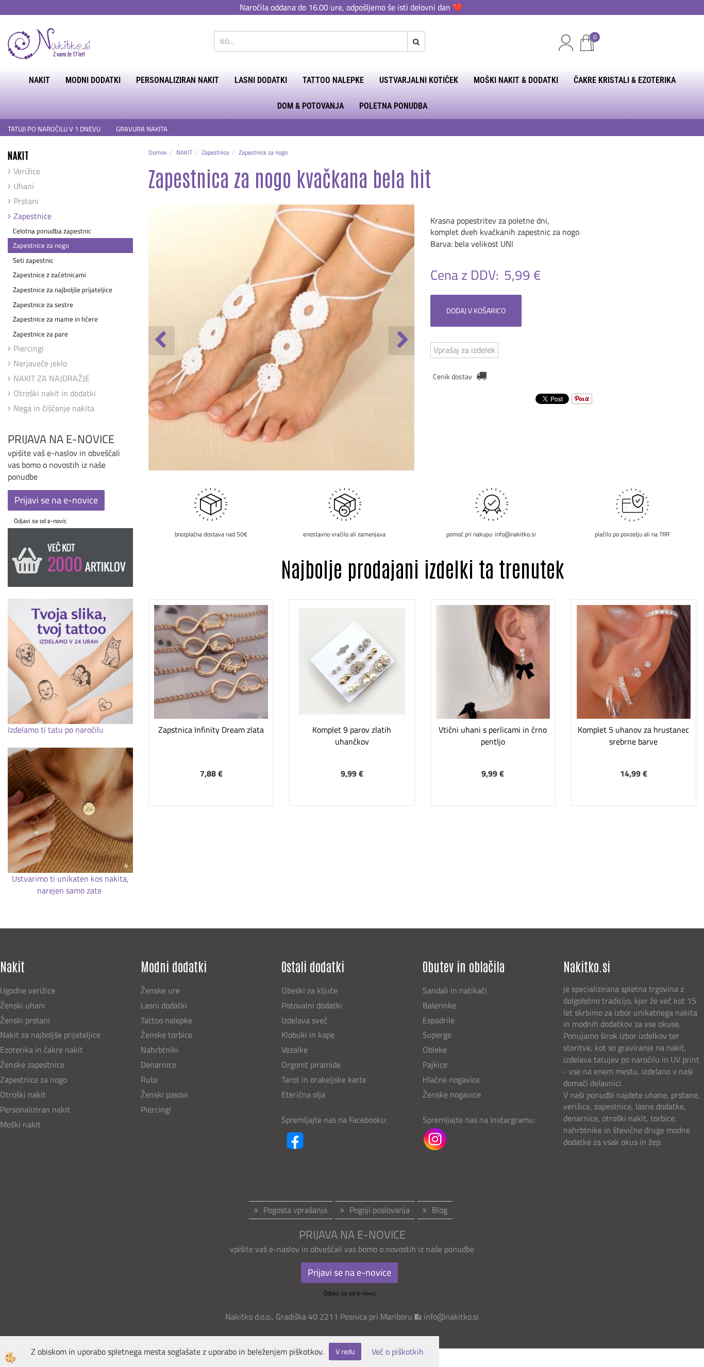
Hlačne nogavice (451, 1079)
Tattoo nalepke (166, 1020)
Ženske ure (161, 990)
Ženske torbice (166, 1034)
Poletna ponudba (393, 106)
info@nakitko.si (451, 1316)
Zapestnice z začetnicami (49, 274)
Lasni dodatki (164, 1005)
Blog (439, 1210)
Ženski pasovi (165, 1094)
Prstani (26, 201)
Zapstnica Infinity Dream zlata (211, 729)
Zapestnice (32, 216)
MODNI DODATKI (93, 80)
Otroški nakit (23, 1094)
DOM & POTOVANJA (310, 106)
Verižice (26, 171)
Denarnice (158, 1064)
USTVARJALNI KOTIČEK (418, 80)
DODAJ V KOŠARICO (476, 310)
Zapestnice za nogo (41, 245)
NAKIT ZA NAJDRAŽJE (51, 378)
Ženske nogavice (452, 1094)
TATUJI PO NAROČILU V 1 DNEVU (54, 129)
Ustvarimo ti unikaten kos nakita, (70, 878)
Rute (149, 1079)
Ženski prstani (26, 1020)
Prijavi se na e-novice (56, 500)
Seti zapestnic (33, 260)
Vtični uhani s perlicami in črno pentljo (493, 735)
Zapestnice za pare (40, 334)
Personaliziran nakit (35, 1109)
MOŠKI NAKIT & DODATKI (516, 80)
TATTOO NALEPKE (333, 80)
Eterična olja (303, 1094)
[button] (402, 340)
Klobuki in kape (307, 1034)
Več (211, 671)
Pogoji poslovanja (379, 1210)
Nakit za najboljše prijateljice (50, 1034)
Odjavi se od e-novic (40, 521)
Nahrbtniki (159, 1049)
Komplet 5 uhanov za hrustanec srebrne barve (633, 735)
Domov (157, 152)
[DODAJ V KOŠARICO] (211, 697)
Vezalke (294, 1049)
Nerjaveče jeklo (40, 363)
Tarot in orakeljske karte (323, 1079)
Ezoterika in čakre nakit (42, 1049)
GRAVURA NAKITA (141, 129)
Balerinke (439, 1005)
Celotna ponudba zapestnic (52, 231)
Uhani (23, 186)
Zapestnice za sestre (43, 304)
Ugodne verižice (27, 990)
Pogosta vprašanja (295, 1210)
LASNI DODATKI (260, 80)
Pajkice (435, 1064)
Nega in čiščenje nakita (53, 408)
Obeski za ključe (309, 990)
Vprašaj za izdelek (464, 350)
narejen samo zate (70, 890)
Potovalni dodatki (311, 1005)
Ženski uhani (23, 1005)
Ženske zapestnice (33, 1064)
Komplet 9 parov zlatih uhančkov (351, 735)
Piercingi (28, 348)
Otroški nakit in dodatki (54, 393)
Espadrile (439, 1020)
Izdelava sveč (304, 1020)
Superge (437, 1034)
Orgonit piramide (311, 1064)
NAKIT (39, 80)
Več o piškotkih (398, 1352)
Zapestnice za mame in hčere (55, 319)
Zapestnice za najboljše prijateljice (62, 289)
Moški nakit (21, 1124)
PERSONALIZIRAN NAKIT (177, 80)
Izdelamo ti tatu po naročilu (57, 729)
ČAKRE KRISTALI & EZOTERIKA (625, 80)
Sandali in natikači (456, 990)
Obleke (435, 1049)
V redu (345, 1351)
